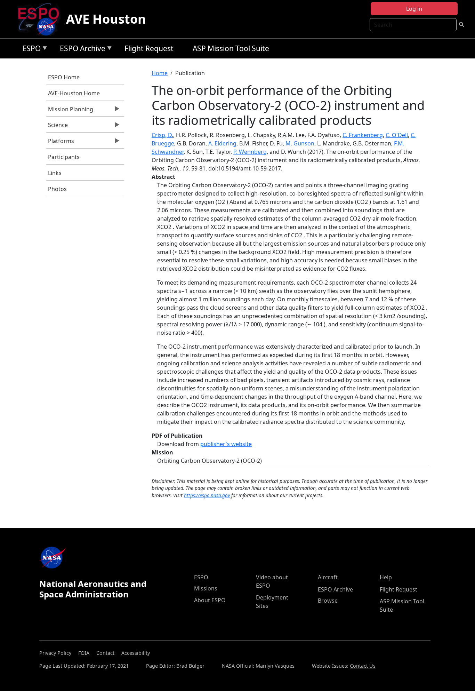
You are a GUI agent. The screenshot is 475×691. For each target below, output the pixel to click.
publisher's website (226, 444)
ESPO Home (64, 77)
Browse (328, 600)
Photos (57, 189)
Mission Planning (69, 111)
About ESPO (210, 600)
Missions (205, 588)
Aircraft (328, 577)
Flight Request (149, 48)
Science (57, 126)
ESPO (30, 49)
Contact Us (363, 665)
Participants (64, 157)
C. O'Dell (397, 135)
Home (160, 73)
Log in (414, 9)
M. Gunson (299, 143)
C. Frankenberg (363, 135)
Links (55, 173)
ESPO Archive (80, 49)
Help (386, 577)
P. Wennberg (250, 152)
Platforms (60, 142)
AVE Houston (106, 18)
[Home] (41, 19)
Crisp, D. (162, 135)
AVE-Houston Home (74, 93)
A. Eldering (222, 143)
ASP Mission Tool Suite (231, 48)
